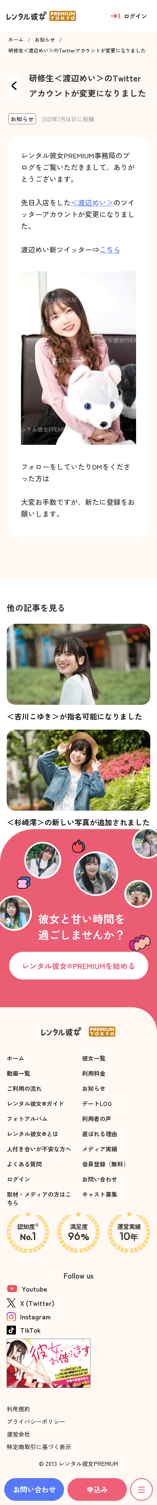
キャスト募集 (99, 1194)
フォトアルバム (27, 1118)
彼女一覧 (94, 1058)
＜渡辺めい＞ (92, 202)
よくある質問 (24, 1164)
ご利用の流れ (24, 1088)
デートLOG (97, 1103)
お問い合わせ (99, 1179)
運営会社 (18, 1434)
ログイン (18, 1179)
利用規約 (18, 1409)
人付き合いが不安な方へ (39, 1149)
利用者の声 (96, 1118)
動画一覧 (18, 1073)
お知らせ (45, 39)
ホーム (15, 39)
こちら (110, 249)
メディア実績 (99, 1149)
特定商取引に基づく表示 (39, 1446)
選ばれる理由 (99, 1133)
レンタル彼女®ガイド (35, 1103)
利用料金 (94, 1073)
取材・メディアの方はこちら (39, 1198)
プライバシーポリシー (36, 1421)
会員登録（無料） (105, 1164)
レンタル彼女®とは (32, 1133)
